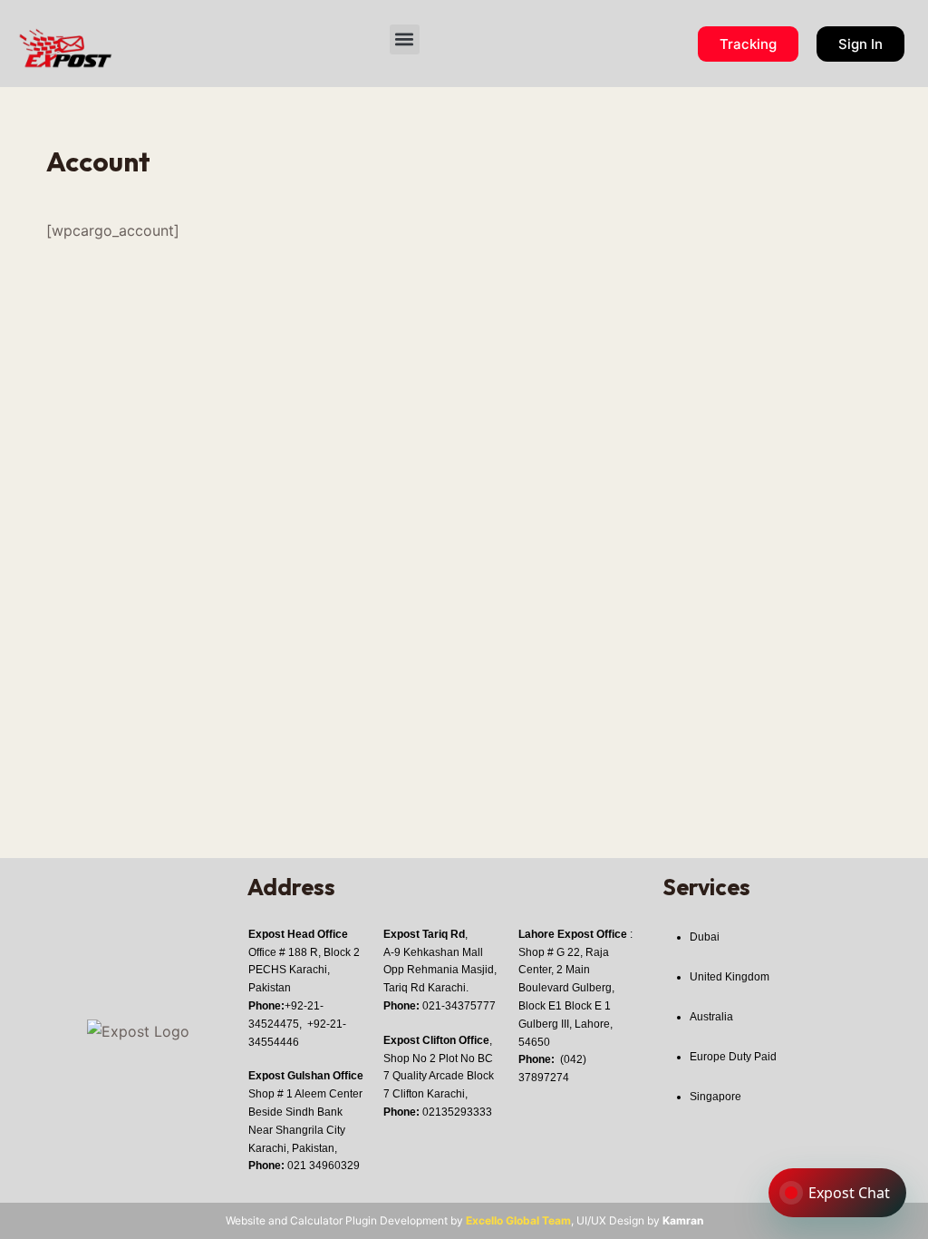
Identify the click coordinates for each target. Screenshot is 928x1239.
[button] (405, 39)
